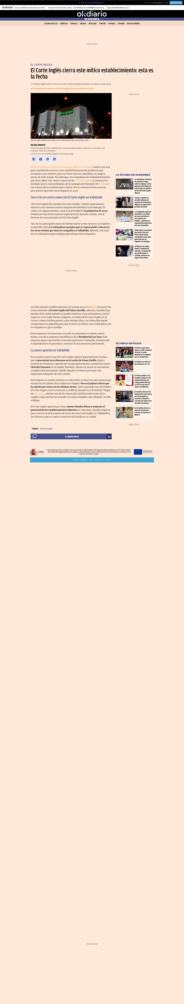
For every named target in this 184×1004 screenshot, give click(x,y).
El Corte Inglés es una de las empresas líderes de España (61, 166)
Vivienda (111, 23)
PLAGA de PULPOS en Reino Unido (59, 8)
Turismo (102, 23)
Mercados (93, 23)
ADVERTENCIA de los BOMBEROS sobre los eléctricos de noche (94, 8)
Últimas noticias (51, 23)
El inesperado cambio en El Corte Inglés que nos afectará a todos (63, 88)
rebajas (103, 183)
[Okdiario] (92, 14)
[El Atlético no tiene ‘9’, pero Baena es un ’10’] (125, 366)
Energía (83, 23)
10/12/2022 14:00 (38, 154)
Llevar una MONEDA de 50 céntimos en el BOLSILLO (31, 8)
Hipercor (92, 306)
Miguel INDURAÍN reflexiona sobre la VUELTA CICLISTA (125, 8)
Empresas (64, 23)
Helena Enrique (38, 145)
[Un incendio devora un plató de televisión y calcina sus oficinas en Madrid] (125, 412)
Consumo (121, 23)
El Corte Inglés (83, 180)
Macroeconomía (133, 23)
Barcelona (39, 393)
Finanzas (73, 23)
